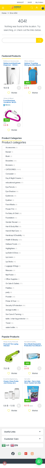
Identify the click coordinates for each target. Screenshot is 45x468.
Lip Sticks (9, 262)
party (8, 292)
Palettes (9, 288)
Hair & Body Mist (12, 226)
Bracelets (9, 161)
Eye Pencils (10, 187)
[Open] (4, 7)
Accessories (10, 147)
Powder (9, 297)
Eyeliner (9, 200)
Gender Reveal (11, 222)
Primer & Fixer (11, 301)
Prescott (15, 342)
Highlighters (10, 248)
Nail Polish (9, 275)
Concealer (10, 174)
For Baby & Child (12, 213)
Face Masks (10, 204)
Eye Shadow (10, 191)
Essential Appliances (10, 379)
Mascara (9, 270)
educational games (13, 182)
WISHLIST (20, 2)
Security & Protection (14, 305)
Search (31, 7)
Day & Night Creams (13, 178)
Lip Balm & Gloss (12, 253)
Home (4, 13)
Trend (8, 323)
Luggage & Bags (12, 266)
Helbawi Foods (11, 244)
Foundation (10, 218)
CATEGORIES (11, 169)
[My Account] (37, 7)
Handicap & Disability (14, 235)
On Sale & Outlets (12, 283)
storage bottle (11, 310)
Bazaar (8, 152)
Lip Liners (9, 257)
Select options (18, 406)
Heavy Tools (7, 342)
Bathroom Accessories (11, 61)
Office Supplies (12, 279)
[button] (39, 461)
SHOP (30, 2)
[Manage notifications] (5, 463)
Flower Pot (10, 209)
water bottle (10, 327)
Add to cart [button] (19, 88)
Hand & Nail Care (12, 231)
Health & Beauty (12, 240)
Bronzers (9, 165)
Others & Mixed (29, 61)
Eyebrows (9, 196)
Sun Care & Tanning (13, 314)
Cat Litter (27, 379)
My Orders (39, 2)
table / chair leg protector (15, 319)
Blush (8, 156)
